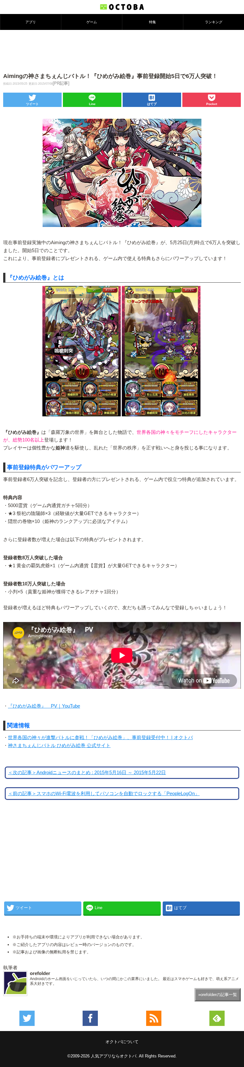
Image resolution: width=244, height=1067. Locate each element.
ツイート (32, 104)
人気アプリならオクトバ (113, 1056)
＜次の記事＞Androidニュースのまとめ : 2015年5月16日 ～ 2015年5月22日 (87, 772)
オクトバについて (122, 1041)
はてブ (152, 104)
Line (92, 104)
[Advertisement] (122, 51)
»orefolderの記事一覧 (217, 994)
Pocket (211, 104)
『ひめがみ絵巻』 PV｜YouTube (44, 706)
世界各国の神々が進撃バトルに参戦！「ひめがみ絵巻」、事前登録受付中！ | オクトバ (100, 737)
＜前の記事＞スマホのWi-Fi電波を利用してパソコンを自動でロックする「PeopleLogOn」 (104, 793)
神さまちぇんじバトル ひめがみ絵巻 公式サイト (59, 745)
